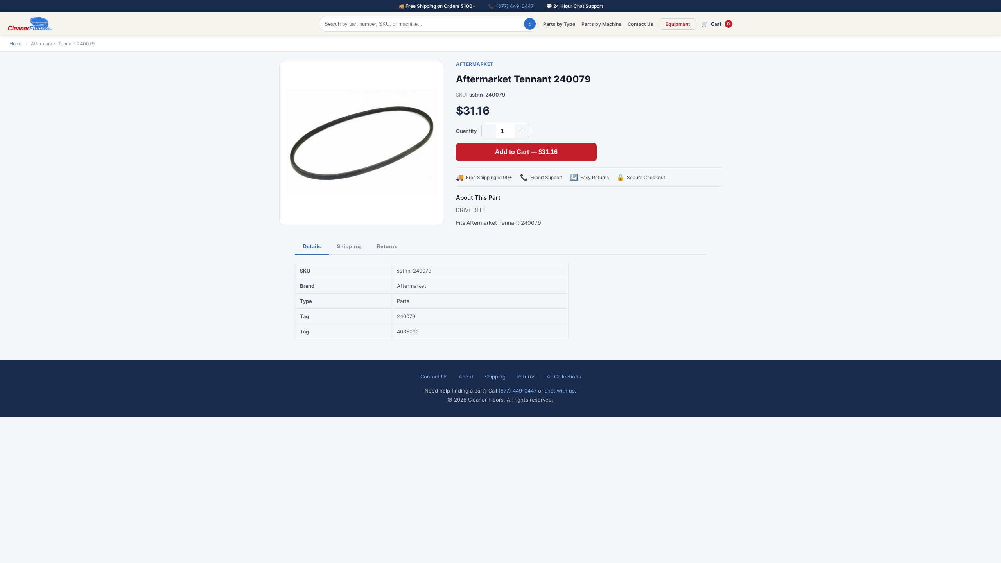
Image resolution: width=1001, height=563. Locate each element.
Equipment (678, 24)
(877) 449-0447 (515, 6)
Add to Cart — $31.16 (526, 152)
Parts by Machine (601, 24)
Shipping (349, 246)
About (466, 376)
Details (312, 246)
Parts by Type (559, 24)
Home (15, 44)
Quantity (466, 131)
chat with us (560, 390)
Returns (387, 246)
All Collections (564, 376)
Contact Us (640, 24)
